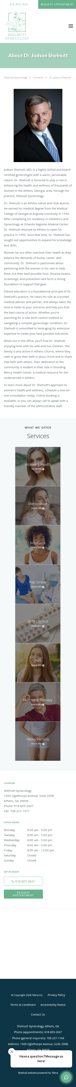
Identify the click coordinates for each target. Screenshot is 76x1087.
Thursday (28, 845)
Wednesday (28, 840)
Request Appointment (23, 894)
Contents (38, 77)
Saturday (20, 855)
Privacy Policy (56, 995)
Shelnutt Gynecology (16, 77)
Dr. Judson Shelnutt (60, 77)
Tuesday (28, 835)
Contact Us (38, 1014)
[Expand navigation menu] (70, 26)
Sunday (20, 860)
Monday (28, 830)
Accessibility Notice (53, 1005)
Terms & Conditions (23, 1005)
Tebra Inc (37, 995)
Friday (29, 850)
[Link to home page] (21, 26)
